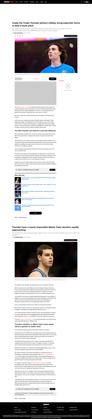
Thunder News (22, 398)
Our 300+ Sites (60, 407)
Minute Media (8, 415)
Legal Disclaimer (73, 409)
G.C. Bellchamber (18, 237)
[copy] (22, 36)
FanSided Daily (73, 407)
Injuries (41, 1)
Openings (33, 407)
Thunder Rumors (23, 217)
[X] (84, 1)
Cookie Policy (60, 409)
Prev (18, 78)
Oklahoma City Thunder (23, 107)
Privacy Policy (34, 409)
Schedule (26, 1)
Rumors (21, 1)
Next (52, 78)
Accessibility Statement (20, 412)
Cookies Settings (47, 412)
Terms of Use (46, 409)
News (16, 1)
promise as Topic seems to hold (27, 319)
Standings (32, 1)
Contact (45, 407)
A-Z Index (33, 412)
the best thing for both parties (39, 362)
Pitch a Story (17, 409)
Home (16, 217)
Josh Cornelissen (18, 33)
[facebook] (81, 1)
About (15, 407)
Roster (37, 1)
